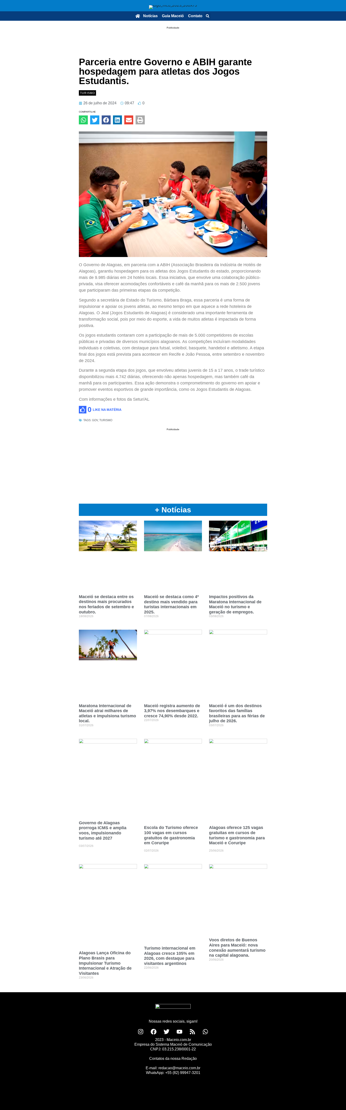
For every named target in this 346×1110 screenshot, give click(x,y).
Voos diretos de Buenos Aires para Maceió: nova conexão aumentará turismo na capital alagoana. (237, 948)
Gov (95, 420)
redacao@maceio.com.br (179, 1068)
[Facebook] (154, 1031)
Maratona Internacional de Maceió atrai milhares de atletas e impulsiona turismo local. (107, 713)
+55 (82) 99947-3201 (182, 1073)
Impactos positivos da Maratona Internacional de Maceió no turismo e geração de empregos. (235, 604)
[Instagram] (141, 1031)
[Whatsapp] (205, 1031)
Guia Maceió (173, 16)
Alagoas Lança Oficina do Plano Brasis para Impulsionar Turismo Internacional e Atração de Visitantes (105, 963)
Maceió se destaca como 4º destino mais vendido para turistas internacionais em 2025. (171, 604)
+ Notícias (173, 510)
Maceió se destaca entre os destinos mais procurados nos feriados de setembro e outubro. (106, 604)
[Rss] (192, 1031)
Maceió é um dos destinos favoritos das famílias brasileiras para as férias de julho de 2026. (237, 713)
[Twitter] (167, 1031)
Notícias (150, 16)
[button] (207, 16)
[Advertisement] (173, 40)
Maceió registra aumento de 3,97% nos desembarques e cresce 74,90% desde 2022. (172, 710)
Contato (195, 16)
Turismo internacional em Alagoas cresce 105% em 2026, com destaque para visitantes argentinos (169, 956)
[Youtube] (179, 1031)
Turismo (87, 93)
